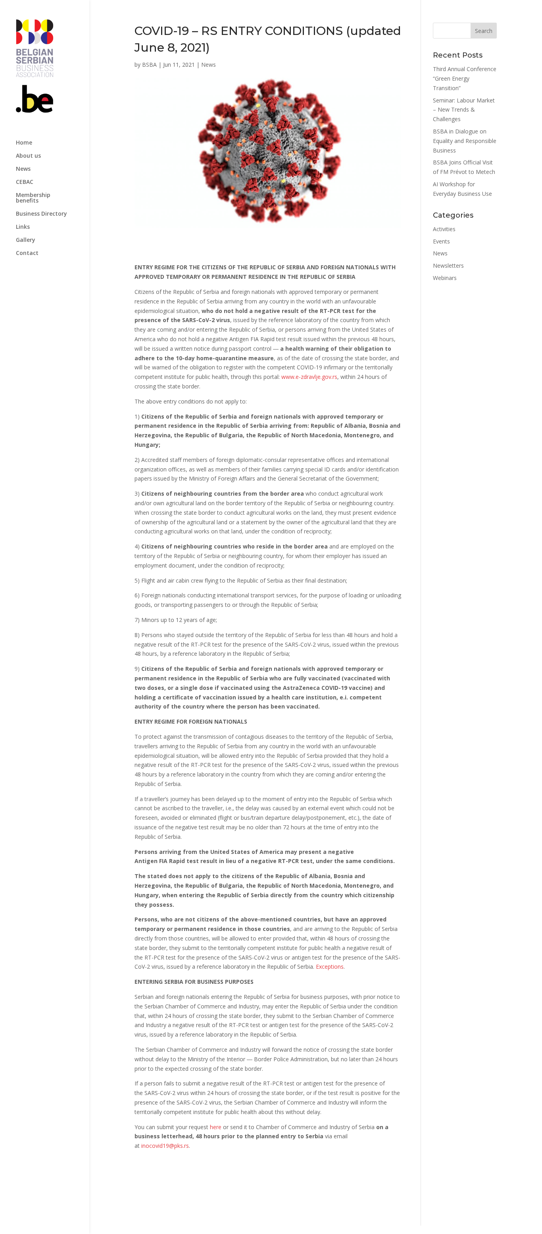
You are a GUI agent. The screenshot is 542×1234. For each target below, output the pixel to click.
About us (28, 156)
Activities (444, 229)
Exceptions (330, 966)
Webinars (445, 278)
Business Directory (41, 214)
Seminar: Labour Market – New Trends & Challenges (464, 110)
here (215, 1127)
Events (441, 241)
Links (23, 227)
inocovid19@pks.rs (164, 1145)
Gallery (25, 240)
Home (24, 143)
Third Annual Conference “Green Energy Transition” (464, 78)
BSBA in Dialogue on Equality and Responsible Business (464, 140)
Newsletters (448, 265)
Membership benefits (33, 198)
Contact (27, 253)
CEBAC (24, 182)
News (23, 169)
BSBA (149, 64)
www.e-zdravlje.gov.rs (309, 376)
